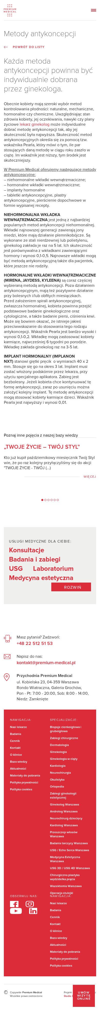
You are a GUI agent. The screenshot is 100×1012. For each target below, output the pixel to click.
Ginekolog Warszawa (64, 804)
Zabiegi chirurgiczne (64, 738)
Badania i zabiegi (35, 559)
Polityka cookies (21, 789)
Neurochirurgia (60, 772)
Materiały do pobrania (25, 775)
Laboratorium (53, 569)
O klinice (16, 754)
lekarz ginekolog (34, 124)
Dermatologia (59, 745)
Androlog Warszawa (63, 811)
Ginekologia (58, 752)
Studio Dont (71, 996)
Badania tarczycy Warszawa (69, 843)
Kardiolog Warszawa (64, 825)
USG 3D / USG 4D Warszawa (70, 868)
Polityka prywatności (24, 782)
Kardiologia (57, 766)
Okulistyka (57, 779)
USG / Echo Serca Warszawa (69, 850)
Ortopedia (57, 786)
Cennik (15, 741)
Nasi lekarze (18, 727)
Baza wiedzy (18, 761)
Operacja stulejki (61, 893)
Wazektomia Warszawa (66, 886)
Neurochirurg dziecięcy (66, 818)
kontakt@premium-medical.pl (46, 663)
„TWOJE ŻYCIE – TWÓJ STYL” (42, 447)
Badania (15, 734)
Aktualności (18, 768)
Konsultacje (26, 550)
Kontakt (15, 748)
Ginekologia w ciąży (63, 759)
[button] (42, 500)
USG (16, 569)
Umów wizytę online (84, 995)
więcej (90, 476)
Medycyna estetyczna (41, 578)
